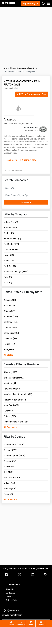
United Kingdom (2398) (14, 455)
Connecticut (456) (12, 333)
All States (8, 355)
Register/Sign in (30, 3)
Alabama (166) (10, 300)
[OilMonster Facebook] (6, 574)
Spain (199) (9, 466)
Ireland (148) (9, 483)
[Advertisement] (26, 35)
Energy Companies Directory (23, 68)
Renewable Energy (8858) (16, 271)
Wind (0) (8, 282)
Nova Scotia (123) (12, 405)
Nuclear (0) (9, 260)
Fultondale (8, 123)
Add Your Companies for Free (31, 94)
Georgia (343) (10, 349)
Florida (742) (9, 344)
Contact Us (10, 593)
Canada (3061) (10, 450)
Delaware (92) (10, 338)
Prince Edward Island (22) (16, 421)
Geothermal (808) (12, 249)
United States (28, 123)
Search (27, 202)
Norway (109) (10, 488)
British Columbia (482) (14, 377)
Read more (11, 160)
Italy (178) (8, 472)
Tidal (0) (8, 277)
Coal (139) (9, 233)
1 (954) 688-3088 (10, 610)
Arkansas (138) (11, 316)
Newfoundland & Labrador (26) (18, 394)
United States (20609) (14, 444)
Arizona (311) (10, 311)
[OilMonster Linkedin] (32, 574)
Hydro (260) (9, 255)
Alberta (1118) (10, 372)
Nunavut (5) (9, 410)
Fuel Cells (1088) (12, 244)
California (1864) (11, 322)
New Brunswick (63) (13, 388)
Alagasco (10, 119)
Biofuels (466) (10, 227)
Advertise (10, 597)
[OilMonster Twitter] (19, 574)
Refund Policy (11, 600)
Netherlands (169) (12, 477)
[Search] (43, 3)
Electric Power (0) (12, 238)
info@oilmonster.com (12, 615)
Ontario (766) (10, 416)
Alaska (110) (9, 305)
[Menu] (48, 3)
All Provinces (10, 427)
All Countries (10, 499)
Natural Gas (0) (11, 222)
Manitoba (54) (10, 383)
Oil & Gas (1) (10, 266)
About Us (10, 589)
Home (4, 68)
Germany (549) (10, 461)
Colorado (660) (10, 327)
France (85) (9, 494)
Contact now (29, 160)
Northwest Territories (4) (15, 399)
